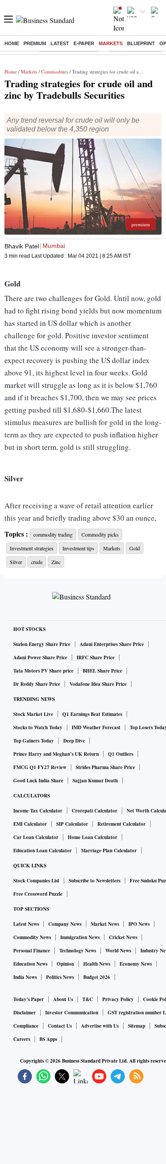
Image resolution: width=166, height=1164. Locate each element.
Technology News (77, 950)
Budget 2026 (96, 977)
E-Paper (83, 43)
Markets (111, 43)
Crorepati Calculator (94, 811)
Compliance (26, 1026)
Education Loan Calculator (42, 850)
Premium (34, 43)
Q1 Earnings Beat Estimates (92, 714)
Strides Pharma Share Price (105, 767)
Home (11, 43)
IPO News (139, 924)
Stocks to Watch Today (37, 727)
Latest (59, 43)
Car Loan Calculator (35, 837)
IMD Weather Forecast (96, 727)
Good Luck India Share (38, 780)
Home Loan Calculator (92, 837)
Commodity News (32, 937)
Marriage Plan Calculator (109, 850)
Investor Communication (71, 1012)
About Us (63, 999)
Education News (30, 964)
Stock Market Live (33, 714)
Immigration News (80, 937)
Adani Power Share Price (40, 657)
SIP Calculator (72, 824)
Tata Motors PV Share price (43, 671)
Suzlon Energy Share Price (41, 644)
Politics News (60, 977)
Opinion (65, 964)
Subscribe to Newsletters (94, 881)
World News (118, 950)
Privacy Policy (118, 999)
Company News (64, 924)
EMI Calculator (30, 824)
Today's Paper (28, 999)
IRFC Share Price (96, 657)
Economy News (136, 964)
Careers (21, 1039)
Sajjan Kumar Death (95, 780)
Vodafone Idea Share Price (98, 684)
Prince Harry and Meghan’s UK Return (56, 754)
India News (25, 977)
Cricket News (123, 937)
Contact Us (60, 1026)
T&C (87, 999)
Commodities (54, 71)
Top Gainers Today (33, 741)
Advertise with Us (100, 1026)
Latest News (26, 924)
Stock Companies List (36, 881)
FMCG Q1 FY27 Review (39, 767)
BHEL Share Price (102, 671)
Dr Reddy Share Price (36, 684)
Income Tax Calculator (37, 811)
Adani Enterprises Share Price (112, 644)
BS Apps (48, 1039)
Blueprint (141, 43)
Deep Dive (74, 741)
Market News (105, 924)
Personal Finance (31, 950)
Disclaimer (24, 1012)
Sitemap (136, 1026)
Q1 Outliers (120, 754)
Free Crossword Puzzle (37, 894)
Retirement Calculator (121, 824)
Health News (96, 964)
